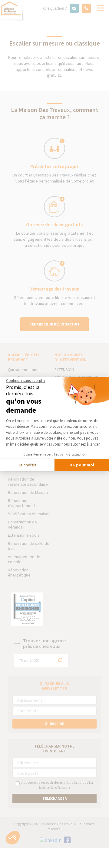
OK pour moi (81, 465)
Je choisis (27, 465)
